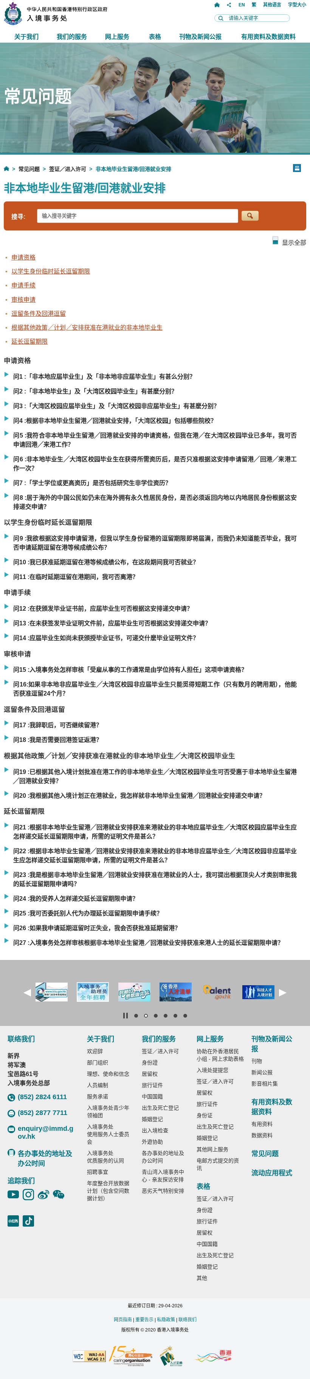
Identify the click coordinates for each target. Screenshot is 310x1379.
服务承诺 (97, 1096)
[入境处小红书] (15, 1221)
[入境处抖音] (30, 1221)
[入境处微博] (45, 1194)
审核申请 (23, 299)
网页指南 (123, 1319)
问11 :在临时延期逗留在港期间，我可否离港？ (75, 577)
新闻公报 (262, 1072)
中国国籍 (152, 1096)
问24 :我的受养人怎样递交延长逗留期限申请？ (75, 898)
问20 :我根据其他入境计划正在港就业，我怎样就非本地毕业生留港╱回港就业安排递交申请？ (139, 795)
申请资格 (23, 257)
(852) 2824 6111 (42, 1097)
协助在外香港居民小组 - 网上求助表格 (220, 1055)
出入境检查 (155, 1130)
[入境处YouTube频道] (15, 1194)
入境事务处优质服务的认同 (105, 1157)
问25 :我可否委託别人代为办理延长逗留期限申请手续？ (88, 913)
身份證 (150, 1063)
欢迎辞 (95, 1051)
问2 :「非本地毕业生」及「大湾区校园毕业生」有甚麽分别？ (95, 391)
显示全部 (294, 243)
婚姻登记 (152, 1119)
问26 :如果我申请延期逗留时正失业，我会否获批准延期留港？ (97, 928)
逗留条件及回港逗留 (38, 313)
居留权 (150, 1074)
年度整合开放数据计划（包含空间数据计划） (108, 1190)
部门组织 (97, 1063)
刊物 (256, 1061)
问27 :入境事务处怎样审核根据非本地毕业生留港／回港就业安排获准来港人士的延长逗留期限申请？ (148, 943)
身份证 (204, 1115)
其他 (202, 1278)
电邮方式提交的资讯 (218, 1164)
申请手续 (23, 285)
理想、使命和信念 (108, 1074)
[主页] (217, 5)
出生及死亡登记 (160, 1108)
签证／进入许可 (67, 169)
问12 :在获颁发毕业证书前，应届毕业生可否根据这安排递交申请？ (103, 608)
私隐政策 (166, 1319)
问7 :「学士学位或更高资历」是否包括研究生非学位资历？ (92, 483)
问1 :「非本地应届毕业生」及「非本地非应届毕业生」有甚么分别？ (104, 376)
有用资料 (262, 1124)
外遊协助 (152, 1142)
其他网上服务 (212, 1149)
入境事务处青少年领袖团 (108, 1111)
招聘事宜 (97, 1172)
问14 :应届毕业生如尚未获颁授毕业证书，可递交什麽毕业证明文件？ (106, 638)
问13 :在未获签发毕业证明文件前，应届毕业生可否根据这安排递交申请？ (112, 623)
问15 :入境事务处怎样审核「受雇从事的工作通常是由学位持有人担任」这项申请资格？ (130, 669)
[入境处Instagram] (30, 1194)
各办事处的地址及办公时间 (45, 1158)
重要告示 (144, 1319)
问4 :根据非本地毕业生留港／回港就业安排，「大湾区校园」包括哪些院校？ (115, 421)
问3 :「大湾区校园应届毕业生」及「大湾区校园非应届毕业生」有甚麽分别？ (116, 406)
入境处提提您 (212, 1070)
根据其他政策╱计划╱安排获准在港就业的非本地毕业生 (87, 327)
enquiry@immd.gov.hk (45, 1132)
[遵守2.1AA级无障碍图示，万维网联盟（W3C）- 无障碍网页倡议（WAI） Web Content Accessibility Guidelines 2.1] (89, 1356)
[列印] (297, 168)
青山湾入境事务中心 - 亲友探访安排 (163, 1175)
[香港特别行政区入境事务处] (72, 23)
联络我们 (187, 1319)
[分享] (229, 5)
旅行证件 (152, 1085)
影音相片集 (264, 1084)
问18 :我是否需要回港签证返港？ (57, 740)
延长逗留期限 (29, 341)
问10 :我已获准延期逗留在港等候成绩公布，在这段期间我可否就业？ (106, 562)
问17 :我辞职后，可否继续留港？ (57, 725)
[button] (27, 993)
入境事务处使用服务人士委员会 (108, 1134)
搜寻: (18, 216)
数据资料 (262, 1135)
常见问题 (29, 169)
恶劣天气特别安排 (163, 1191)
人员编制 (97, 1085)
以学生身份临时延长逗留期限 (50, 271)
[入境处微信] (60, 1194)
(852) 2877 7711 (42, 1112)
